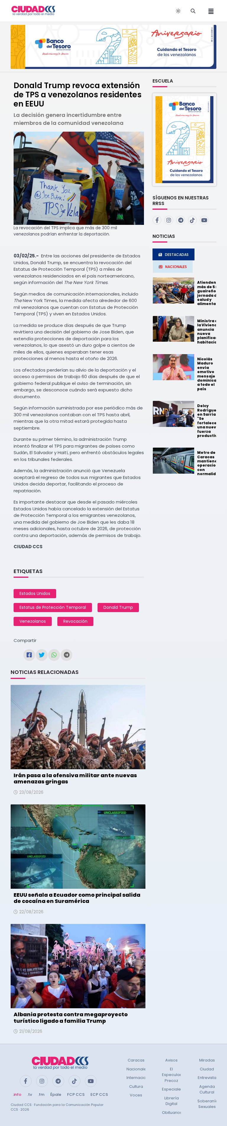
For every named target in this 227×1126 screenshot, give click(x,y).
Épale (55, 1094)
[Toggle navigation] (209, 11)
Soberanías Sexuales (208, 1104)
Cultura (136, 1086)
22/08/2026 (31, 912)
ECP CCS (99, 1094)
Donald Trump (118, 607)
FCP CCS (76, 1094)
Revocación (75, 621)
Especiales (172, 1089)
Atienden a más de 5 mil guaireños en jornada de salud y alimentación (211, 293)
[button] (184, 139)
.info (17, 1094)
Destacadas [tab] (177, 254)
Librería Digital (171, 1101)
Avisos (171, 1060)
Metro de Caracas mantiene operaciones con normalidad (210, 463)
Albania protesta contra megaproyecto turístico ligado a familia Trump (71, 1018)
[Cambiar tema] (178, 11)
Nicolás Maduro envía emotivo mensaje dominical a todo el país (207, 373)
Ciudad (207, 1069)
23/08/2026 (31, 792)
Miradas (207, 1060)
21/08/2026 (30, 1031)
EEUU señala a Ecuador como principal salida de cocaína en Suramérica (77, 898)
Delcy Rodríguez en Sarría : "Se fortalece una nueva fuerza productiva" (209, 420)
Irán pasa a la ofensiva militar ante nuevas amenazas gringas (75, 778)
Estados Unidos (35, 593)
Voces (136, 1095)
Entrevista (207, 1077)
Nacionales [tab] (176, 266)
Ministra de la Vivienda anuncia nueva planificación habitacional (210, 331)
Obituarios (172, 1112)
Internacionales (142, 1077)
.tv (29, 1094)
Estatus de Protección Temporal (53, 607)
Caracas (136, 1060)
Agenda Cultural (207, 1089)
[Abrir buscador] (193, 11)
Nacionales (137, 1069)
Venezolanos (33, 621)
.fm (41, 1094)
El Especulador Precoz (174, 1074)
